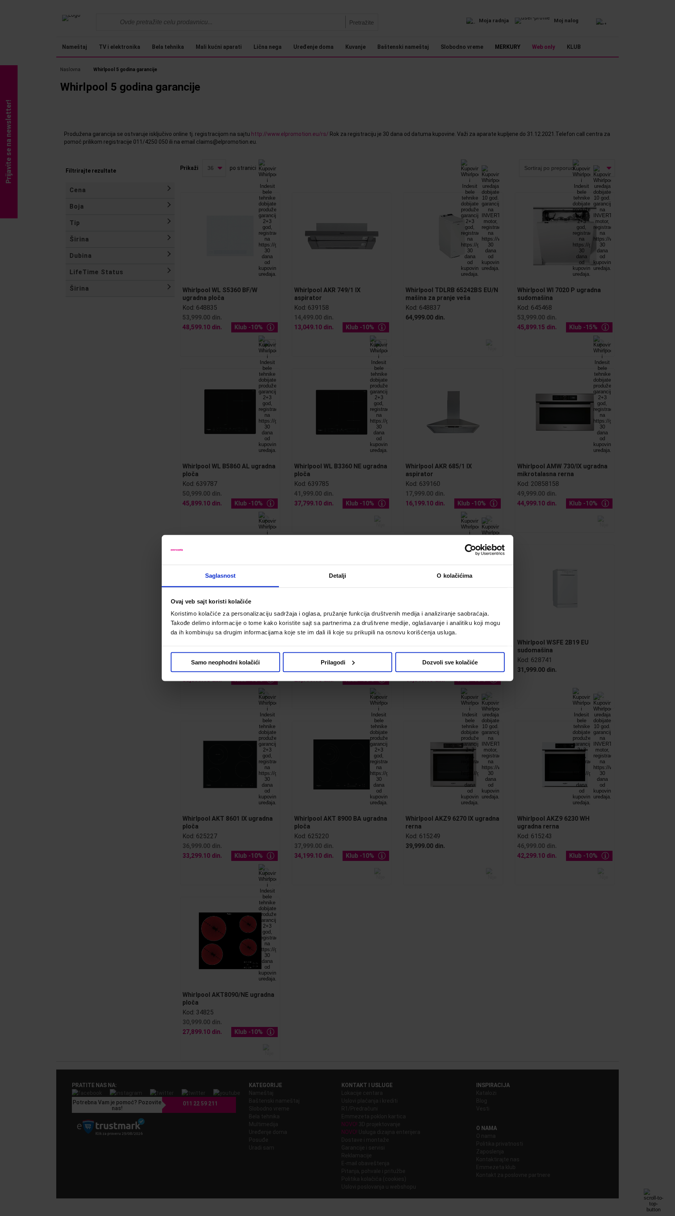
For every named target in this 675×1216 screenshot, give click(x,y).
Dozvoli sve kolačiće (450, 662)
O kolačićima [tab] (454, 575)
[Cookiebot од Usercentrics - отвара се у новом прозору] (470, 550)
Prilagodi (333, 662)
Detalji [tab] (337, 575)
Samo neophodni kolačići (225, 662)
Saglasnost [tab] (220, 575)
